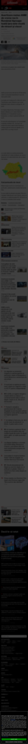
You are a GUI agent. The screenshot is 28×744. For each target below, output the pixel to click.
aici (1, 725)
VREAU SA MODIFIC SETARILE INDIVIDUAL (14, 742)
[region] (14, 727)
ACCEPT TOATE (14, 739)
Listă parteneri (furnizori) (4, 736)
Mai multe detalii (13, 719)
